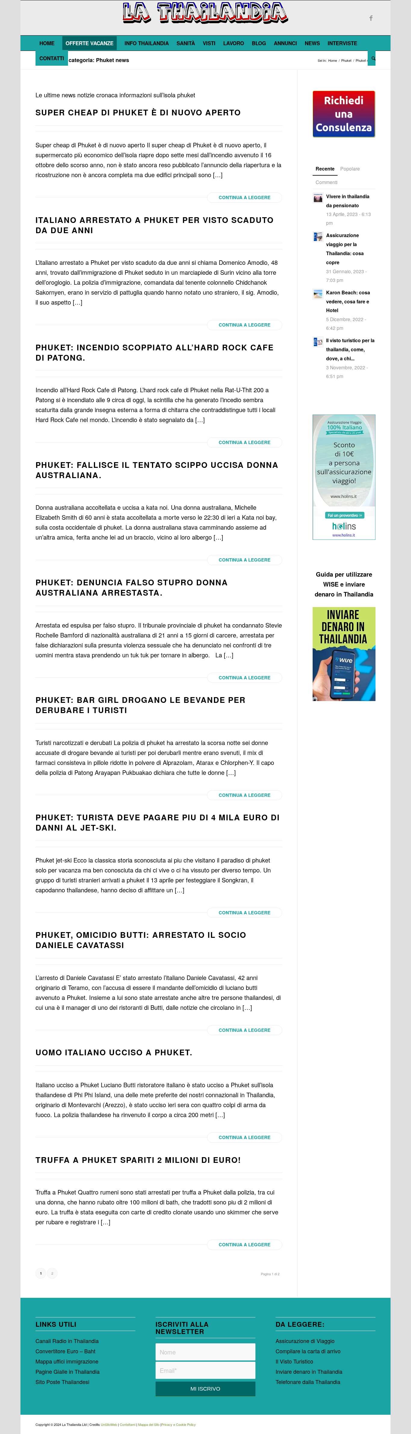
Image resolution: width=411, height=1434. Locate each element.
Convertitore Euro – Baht (65, 1351)
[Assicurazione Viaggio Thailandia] (344, 477)
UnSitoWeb (109, 1424)
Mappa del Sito (148, 1424)
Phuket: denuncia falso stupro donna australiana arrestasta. (132, 587)
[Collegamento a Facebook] (370, 17)
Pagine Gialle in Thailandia (68, 1371)
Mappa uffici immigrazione (67, 1361)
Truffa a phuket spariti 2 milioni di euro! (138, 1159)
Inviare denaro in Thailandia (309, 1371)
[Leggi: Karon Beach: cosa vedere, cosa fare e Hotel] (318, 294)
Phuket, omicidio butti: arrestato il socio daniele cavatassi (141, 939)
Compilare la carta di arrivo (308, 1351)
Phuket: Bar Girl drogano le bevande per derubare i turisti (141, 704)
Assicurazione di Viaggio (305, 1341)
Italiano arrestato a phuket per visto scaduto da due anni (155, 225)
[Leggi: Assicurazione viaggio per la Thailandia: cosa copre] (318, 236)
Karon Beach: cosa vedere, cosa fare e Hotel (348, 301)
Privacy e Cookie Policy (178, 1424)
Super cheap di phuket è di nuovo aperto (138, 112)
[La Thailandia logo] (206, 17)
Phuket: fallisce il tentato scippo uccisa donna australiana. (157, 470)
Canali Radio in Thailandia (67, 1341)
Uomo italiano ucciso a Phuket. (114, 1052)
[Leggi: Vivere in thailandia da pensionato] (318, 198)
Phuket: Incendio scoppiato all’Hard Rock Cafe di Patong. (155, 352)
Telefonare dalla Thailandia (308, 1381)
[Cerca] (371, 58)
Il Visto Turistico (294, 1361)
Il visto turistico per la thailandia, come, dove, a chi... (350, 349)
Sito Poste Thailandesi (62, 1381)
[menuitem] (47, 43)
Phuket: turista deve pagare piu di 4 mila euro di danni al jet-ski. (158, 822)
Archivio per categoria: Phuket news (82, 60)
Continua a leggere (244, 197)
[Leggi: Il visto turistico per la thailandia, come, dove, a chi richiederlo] (318, 342)
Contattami (127, 1424)
